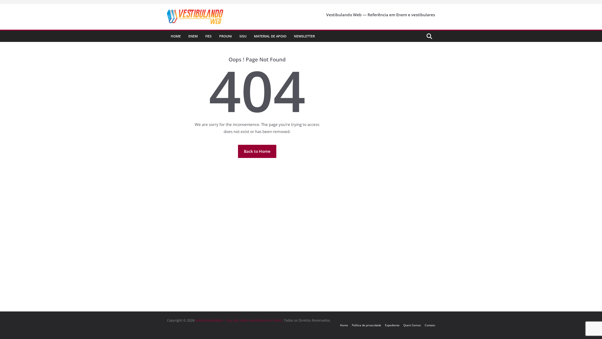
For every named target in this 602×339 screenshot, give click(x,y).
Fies (208, 36)
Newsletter (304, 36)
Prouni (225, 36)
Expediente (392, 325)
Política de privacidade (366, 325)
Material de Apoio (270, 36)
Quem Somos (412, 325)
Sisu (242, 36)
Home (176, 36)
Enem (193, 36)
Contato (430, 325)
